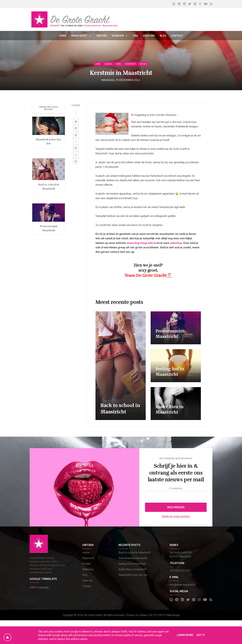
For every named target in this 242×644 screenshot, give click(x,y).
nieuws (143, 64)
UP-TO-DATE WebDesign (164, 615)
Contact (86, 586)
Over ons (87, 580)
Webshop (88, 569)
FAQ (84, 575)
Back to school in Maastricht (134, 552)
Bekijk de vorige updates (176, 516)
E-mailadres (176, 488)
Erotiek (86, 563)
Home (97, 64)
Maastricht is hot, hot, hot (133, 575)
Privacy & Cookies (137, 615)
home (118, 64)
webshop (176, 243)
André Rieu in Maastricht (132, 569)
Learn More (185, 635)
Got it (200, 635)
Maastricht (88, 558)
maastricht (130, 64)
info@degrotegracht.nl (182, 584)
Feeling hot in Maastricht (132, 563)
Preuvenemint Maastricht (133, 558)
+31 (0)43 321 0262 (180, 570)
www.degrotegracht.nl (141, 243)
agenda (108, 64)
